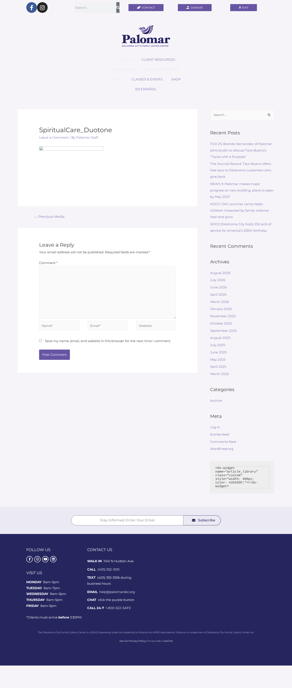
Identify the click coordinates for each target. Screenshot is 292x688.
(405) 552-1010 (108, 569)
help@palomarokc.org (117, 592)
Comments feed (223, 442)
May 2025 (217, 359)
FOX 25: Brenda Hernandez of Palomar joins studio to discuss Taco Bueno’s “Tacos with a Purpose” (241, 150)
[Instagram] (42, 7)
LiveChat (168, 640)
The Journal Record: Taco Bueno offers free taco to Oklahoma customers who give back (240, 170)
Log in (215, 427)
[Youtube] (45, 559)
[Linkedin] (53, 559)
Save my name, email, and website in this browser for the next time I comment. (108, 341)
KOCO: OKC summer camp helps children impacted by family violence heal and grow (239, 210)
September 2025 (223, 331)
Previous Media (49, 217)
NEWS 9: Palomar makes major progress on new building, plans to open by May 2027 (242, 190)
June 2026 (218, 287)
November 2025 (223, 316)
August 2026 (220, 273)
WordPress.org (221, 449)
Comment (48, 263)
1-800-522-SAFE (118, 608)
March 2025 (219, 374)
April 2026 (218, 294)
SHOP (176, 79)
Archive (216, 401)
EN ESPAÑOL (146, 89)
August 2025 (220, 338)
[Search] (117, 7)
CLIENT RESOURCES (158, 60)
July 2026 (217, 280)
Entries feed (219, 434)
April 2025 (218, 367)
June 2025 (218, 352)
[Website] (156, 326)
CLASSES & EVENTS (147, 79)
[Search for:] (242, 115)
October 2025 (221, 323)
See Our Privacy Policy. (132, 640)
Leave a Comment (54, 137)
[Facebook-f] (31, 7)
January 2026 (221, 309)
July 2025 (217, 345)
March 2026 (219, 302)
